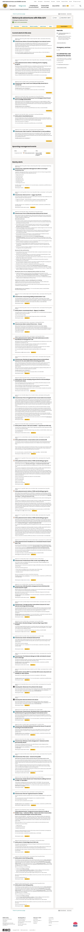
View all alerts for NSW (61, 67)
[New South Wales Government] (75, 924)
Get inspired (40, 1)
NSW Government (24, 930)
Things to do (12, 9)
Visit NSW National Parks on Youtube (9, 930)
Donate (50, 925)
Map (50, 26)
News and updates (36, 920)
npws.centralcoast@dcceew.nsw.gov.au (26, 53)
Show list (26, 187)
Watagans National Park (63, 33)
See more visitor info (61, 42)
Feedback (35, 923)
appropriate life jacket (40, 863)
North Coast (60, 34)
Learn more (43, 26)
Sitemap (50, 922)
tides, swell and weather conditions (27, 870)
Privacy (50, 920)
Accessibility (51, 917)
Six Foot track (18, 236)
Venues (70, 1)
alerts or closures (25, 868)
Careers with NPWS (21, 920)
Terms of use (51, 918)
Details (48, 153)
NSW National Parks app (7, 919)
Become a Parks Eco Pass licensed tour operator (24, 922)
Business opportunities (22, 924)
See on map (48, 56)
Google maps (44, 275)
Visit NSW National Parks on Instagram (6, 930)
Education (53, 1)
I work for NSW (31, 930)
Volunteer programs (22, 919)
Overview (16, 26)
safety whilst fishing (47, 859)
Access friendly (47, 1)
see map (38, 400)
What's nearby (34, 26)
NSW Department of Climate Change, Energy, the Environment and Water (9, 924)
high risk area (41, 861)
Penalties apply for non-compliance (25, 73)
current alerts (23, 22)
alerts (64, 26)
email (25, 371)
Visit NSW (4, 921)
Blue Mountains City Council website (40, 265)
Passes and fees (64, 1)
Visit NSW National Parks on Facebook (4, 930)
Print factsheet (63, 13)
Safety (35, 1)
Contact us (35, 921)
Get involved (20, 925)
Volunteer (58, 1)
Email (70, 13)
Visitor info (25, 26)
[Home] (5, 6)
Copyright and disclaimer (53, 921)
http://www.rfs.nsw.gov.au (63, 64)
